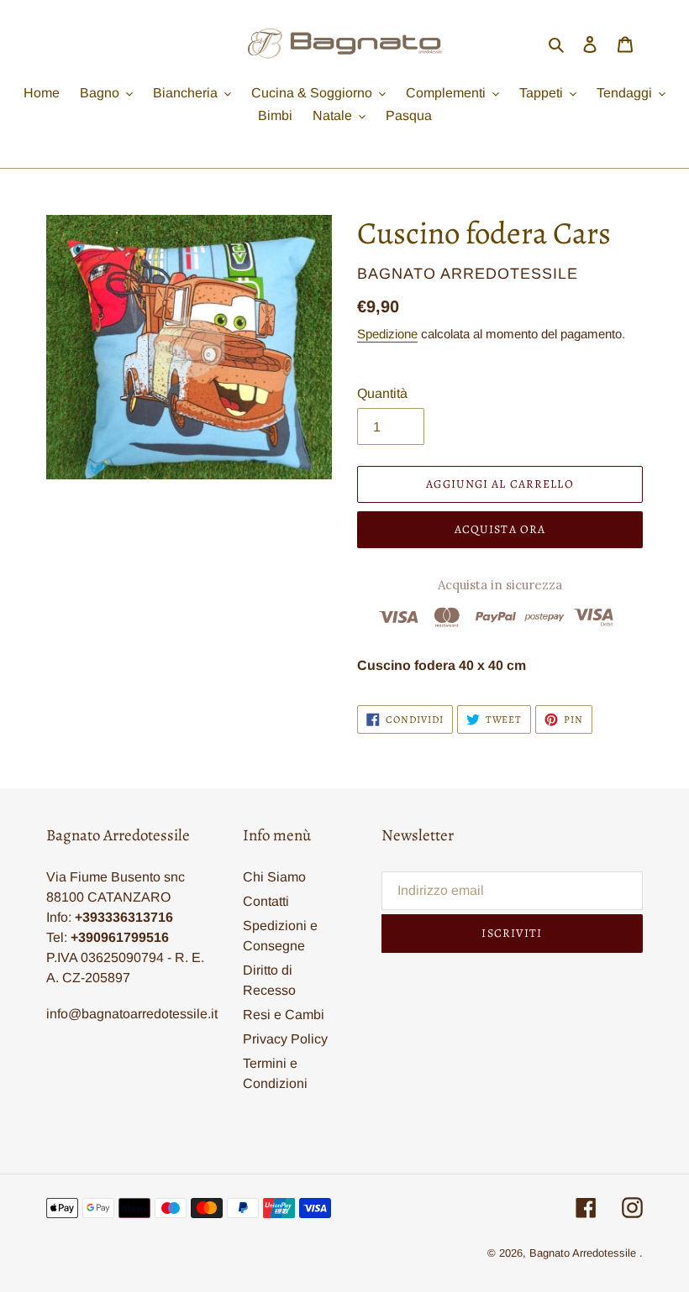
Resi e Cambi (283, 1014)
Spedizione (387, 334)
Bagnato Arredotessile (582, 1253)
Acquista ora (500, 529)
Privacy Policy (285, 1039)
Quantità (382, 393)
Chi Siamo (274, 877)
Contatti (266, 901)
